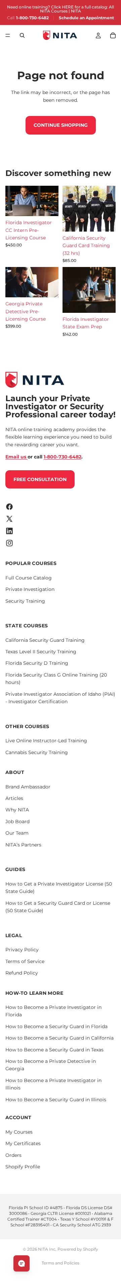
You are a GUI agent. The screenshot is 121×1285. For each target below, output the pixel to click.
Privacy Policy (22, 950)
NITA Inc (46, 1249)
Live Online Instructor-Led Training (46, 741)
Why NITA (17, 810)
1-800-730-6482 (32, 18)
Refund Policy (21, 972)
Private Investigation (29, 589)
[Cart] (113, 35)
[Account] (98, 35)
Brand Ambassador (27, 786)
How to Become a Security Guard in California (59, 1038)
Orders (13, 1155)
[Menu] (7, 35)
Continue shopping (61, 125)
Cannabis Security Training (36, 752)
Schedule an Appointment (86, 18)
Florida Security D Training (36, 663)
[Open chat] (21, 1263)
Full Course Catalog (28, 577)
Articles (14, 798)
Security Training (25, 601)
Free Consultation (40, 479)
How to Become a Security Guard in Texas (54, 1049)
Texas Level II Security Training (40, 652)
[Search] (22, 35)
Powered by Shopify (77, 1249)
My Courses (19, 1132)
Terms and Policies (60, 1262)
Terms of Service (24, 961)
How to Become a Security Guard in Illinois (55, 1099)
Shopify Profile (22, 1166)
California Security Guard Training (45, 640)
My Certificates (23, 1143)
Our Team (17, 833)
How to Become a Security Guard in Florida (56, 1026)
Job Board (17, 821)
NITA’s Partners (23, 844)
